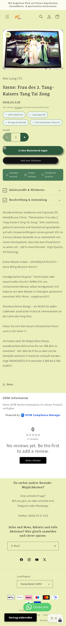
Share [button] (9, 384)
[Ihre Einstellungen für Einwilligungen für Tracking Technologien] (60, 620)
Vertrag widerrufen (20, 617)
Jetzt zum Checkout (30, 160)
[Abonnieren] (54, 546)
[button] (7, 17)
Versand (18, 107)
